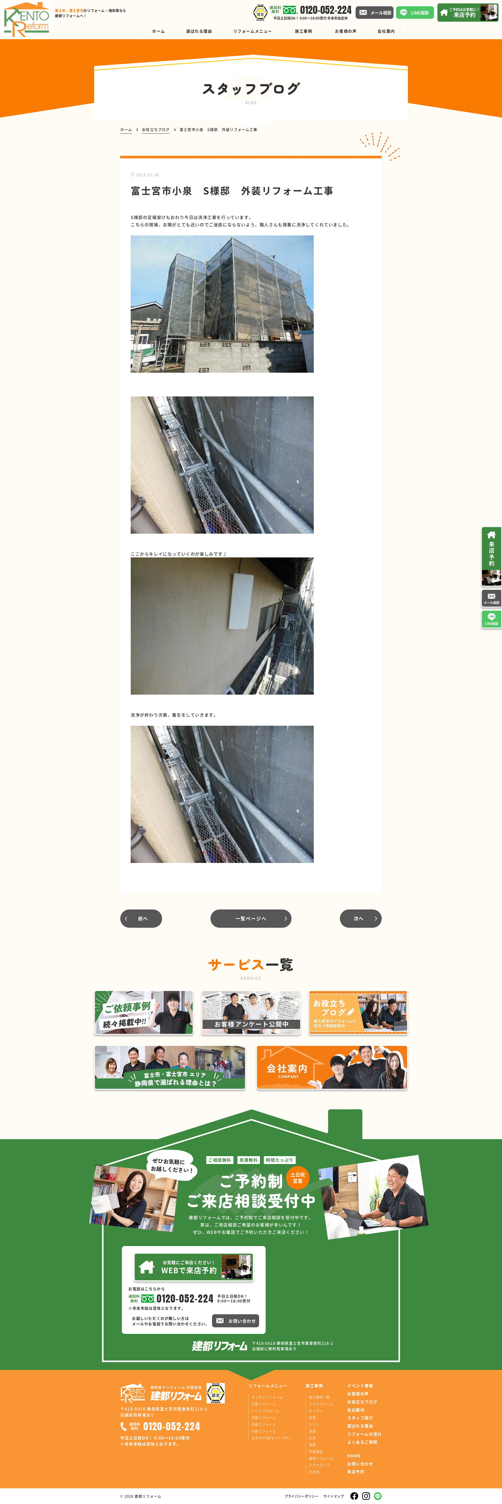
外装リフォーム (264, 1430)
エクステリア (319, 1464)
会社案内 (355, 1410)
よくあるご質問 (362, 1442)
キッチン (316, 1410)
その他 (314, 1471)
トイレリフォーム (265, 1410)
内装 (312, 1437)
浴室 (312, 1417)
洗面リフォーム (264, 1417)
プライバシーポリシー (301, 1496)
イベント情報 (360, 1385)
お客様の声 (358, 1393)
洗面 (312, 1430)
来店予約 (355, 1471)
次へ (359, 918)
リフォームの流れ (364, 1434)
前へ (143, 918)
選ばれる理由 (360, 1425)
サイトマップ (333, 1496)
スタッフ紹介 (360, 1417)
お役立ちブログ (362, 1401)
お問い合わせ (360, 1463)
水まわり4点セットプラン (272, 1437)
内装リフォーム (264, 1424)
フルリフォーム (321, 1403)
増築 (312, 1444)
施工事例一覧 (319, 1396)
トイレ (314, 1424)
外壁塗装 (316, 1451)
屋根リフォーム (321, 1458)
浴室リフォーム (264, 1403)
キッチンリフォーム (267, 1396)
